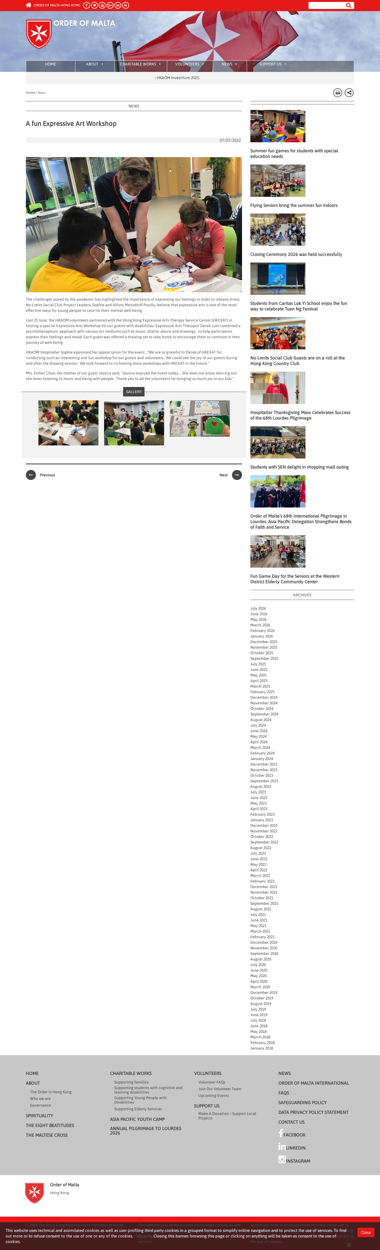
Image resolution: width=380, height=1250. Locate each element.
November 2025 (263, 647)
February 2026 (262, 630)
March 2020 (260, 987)
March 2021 (260, 931)
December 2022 (263, 825)
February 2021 (262, 937)
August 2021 (260, 909)
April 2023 (258, 809)
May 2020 (258, 976)
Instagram (298, 1160)
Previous (47, 475)
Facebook (294, 1134)
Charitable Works (138, 64)
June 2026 (258, 614)
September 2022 (264, 842)
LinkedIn (296, 1147)
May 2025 (258, 675)
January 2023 (261, 820)
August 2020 (260, 959)
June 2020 (258, 970)
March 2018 (260, 1037)
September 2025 (264, 658)
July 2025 (258, 664)
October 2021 (261, 898)
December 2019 (263, 992)
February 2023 (262, 814)
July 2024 (258, 725)
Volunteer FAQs (211, 1082)
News (227, 64)
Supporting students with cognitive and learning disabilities (148, 1089)
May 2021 (258, 925)
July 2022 (258, 853)
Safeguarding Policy (302, 1102)
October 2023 (261, 775)
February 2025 (262, 692)
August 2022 (260, 847)
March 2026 (260, 625)
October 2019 (261, 998)
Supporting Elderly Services (138, 1109)
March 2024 (260, 747)
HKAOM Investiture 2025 (149, 77)
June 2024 (258, 731)
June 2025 (258, 669)
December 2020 (263, 942)
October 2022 (261, 836)
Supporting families (131, 1082)
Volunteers (187, 64)
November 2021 (263, 892)
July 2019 (258, 1009)
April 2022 (258, 870)
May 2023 (258, 803)
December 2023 (263, 764)
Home (50, 64)
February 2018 (262, 1042)
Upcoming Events (213, 1095)
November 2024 (263, 703)
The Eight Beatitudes (50, 1125)
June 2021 (258, 920)
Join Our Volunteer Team (219, 1089)
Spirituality (39, 1115)
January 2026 (261, 636)
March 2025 (260, 686)
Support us (270, 64)
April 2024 (258, 742)
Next (223, 475)
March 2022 (260, 875)
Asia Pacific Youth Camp (137, 1119)
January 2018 (261, 1048)
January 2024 (261, 758)
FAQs (283, 1092)
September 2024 (264, 714)
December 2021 (263, 886)
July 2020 (258, 964)
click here (143, 1236)
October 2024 (261, 708)
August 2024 (260, 719)
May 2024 (258, 736)
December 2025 (263, 641)
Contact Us (291, 1122)
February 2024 (262, 753)
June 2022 (258, 859)
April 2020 (258, 981)
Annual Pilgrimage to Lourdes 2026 (145, 1130)
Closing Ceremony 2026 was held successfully (296, 254)
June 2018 (258, 1026)
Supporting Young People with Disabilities (140, 1099)
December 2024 (263, 697)
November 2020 (263, 948)
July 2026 (258, 608)
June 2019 (258, 1015)
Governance (40, 1105)
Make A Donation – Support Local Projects (227, 1115)
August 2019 (260, 1003)
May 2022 (258, 864)
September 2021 (264, 903)
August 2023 (260, 786)
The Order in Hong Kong (51, 1092)
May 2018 (258, 1031)
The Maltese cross (47, 1135)
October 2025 (261, 653)
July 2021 (258, 914)
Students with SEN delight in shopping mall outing (299, 466)
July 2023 (258, 792)
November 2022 (263, 831)
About (92, 64)
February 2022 (262, 881)
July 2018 (258, 1020)
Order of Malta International (313, 1083)
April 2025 (258, 680)
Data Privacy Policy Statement (313, 1112)
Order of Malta (78, 36)
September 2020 (264, 953)
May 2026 (258, 619)
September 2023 (264, 781)
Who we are (40, 1098)
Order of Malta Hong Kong (56, 5)
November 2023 (263, 770)
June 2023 (258, 797)
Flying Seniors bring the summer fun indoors (294, 205)
